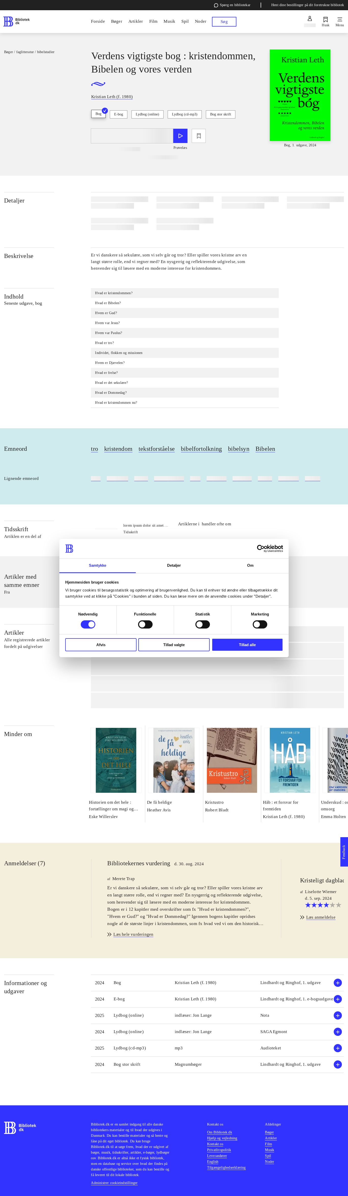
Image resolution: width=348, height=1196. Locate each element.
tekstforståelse (157, 448)
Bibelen (265, 448)
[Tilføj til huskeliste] (199, 136)
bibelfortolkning (201, 448)
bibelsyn (238, 448)
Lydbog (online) (147, 114)
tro (94, 448)
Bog (98, 114)
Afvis (100, 645)
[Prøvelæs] (180, 136)
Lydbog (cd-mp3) (184, 114)
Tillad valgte (174, 645)
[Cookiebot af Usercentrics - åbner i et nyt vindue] (260, 548)
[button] (217, 983)
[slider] (300, 98)
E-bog (118, 114)
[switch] (145, 624)
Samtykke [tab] (97, 565)
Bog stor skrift (220, 114)
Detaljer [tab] (174, 565)
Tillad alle (247, 645)
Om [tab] (250, 565)
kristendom (118, 448)
